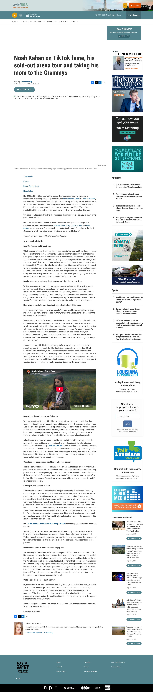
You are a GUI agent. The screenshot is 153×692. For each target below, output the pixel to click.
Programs (38, 22)
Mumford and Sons (71, 199)
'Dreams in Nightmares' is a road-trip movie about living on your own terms (129, 208)
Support (50, 22)
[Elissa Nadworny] (18, 628)
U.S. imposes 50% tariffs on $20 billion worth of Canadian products (129, 186)
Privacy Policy (61, 671)
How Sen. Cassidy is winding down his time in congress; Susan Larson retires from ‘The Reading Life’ (134, 526)
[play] (14, 15)
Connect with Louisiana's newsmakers (127, 470)
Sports (115, 290)
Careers (86, 667)
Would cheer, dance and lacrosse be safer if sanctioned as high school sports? (129, 299)
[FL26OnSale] (127, 93)
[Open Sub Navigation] (18, 22)
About (73, 22)
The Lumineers (89, 199)
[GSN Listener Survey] (127, 129)
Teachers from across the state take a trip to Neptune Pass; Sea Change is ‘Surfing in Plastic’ (134, 631)
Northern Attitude (55, 446)
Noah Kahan (28, 191)
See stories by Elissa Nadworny (39, 632)
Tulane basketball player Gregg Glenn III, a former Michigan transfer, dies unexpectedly (128, 311)
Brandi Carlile (59, 225)
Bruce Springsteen (31, 186)
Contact (62, 22)
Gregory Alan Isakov (74, 225)
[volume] (21, 15)
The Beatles (28, 176)
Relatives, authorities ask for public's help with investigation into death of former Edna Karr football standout (129, 324)
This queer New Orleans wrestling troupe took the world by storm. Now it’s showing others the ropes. (129, 336)
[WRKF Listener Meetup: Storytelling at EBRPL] (127, 60)
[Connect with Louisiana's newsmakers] (127, 452)
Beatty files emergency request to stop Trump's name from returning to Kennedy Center (129, 219)
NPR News (116, 177)
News (14, 22)
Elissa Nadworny (26, 82)
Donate (135, 5)
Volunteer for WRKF (90, 671)
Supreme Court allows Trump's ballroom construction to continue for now (129, 196)
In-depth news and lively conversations (127, 384)
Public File (87, 662)
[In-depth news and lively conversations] (127, 362)
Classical (25, 22)
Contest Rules (116, 667)
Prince (26, 181)
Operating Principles (118, 662)
